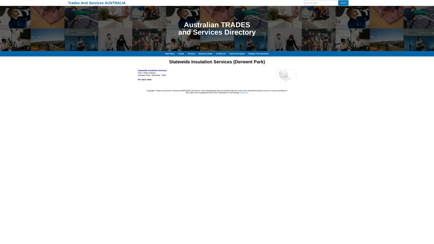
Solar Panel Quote (237, 54)
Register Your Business (258, 54)
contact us (244, 93)
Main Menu (170, 54)
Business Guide (205, 54)
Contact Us (221, 54)
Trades (181, 54)
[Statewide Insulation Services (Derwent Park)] (286, 82)
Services (191, 54)
